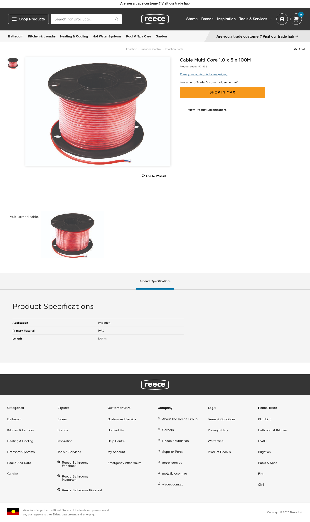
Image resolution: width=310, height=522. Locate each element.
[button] (165, 111)
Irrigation (131, 49)
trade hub (182, 3)
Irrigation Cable (174, 49)
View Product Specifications (207, 109)
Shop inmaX (222, 92)
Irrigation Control (151, 49)
